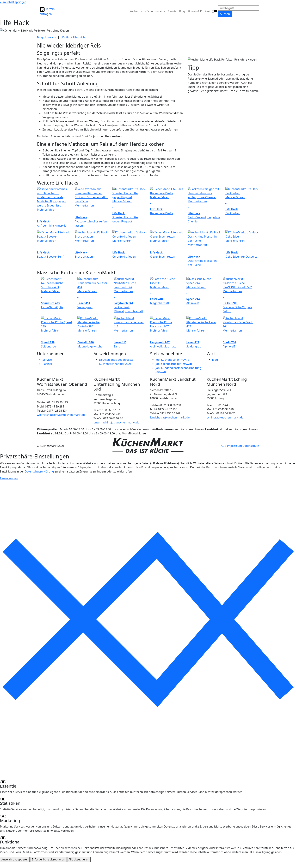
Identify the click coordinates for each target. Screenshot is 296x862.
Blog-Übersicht (46, 37)
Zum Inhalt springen (13, 2)
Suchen (225, 14)
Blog (182, 11)
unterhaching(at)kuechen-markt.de (116, 422)
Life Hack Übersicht (73, 37)
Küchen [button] (135, 11)
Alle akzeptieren (79, 859)
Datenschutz (251, 446)
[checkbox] (148, 782)
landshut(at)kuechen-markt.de (170, 417)
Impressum (234, 446)
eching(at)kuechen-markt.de (225, 417)
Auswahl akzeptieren (14, 859)
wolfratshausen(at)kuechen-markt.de (61, 415)
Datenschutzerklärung (39, 471)
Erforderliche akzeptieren (48, 859)
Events (172, 11)
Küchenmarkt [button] (154, 11)
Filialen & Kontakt (199, 11)
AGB (223, 446)
